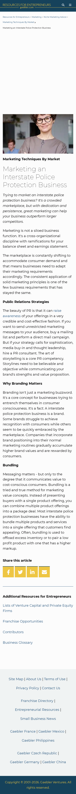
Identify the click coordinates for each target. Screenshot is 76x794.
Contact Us (51, 688)
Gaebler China (54, 762)
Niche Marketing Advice (55, 17)
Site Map (16, 679)
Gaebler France (23, 731)
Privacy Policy (27, 688)
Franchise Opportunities (23, 621)
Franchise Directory (37, 701)
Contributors (13, 632)
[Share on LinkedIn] (32, 571)
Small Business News (38, 719)
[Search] (63, 5)
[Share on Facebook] (8, 571)
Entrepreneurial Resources (37, 710)
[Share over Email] (44, 571)
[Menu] (70, 5)
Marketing (37, 17)
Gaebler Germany (24, 762)
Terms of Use (54, 679)
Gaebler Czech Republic (37, 753)
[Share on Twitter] (20, 571)
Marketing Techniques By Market (18, 22)
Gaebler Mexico (51, 731)
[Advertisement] (38, 72)
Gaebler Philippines (38, 740)
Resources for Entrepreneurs (16, 17)
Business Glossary (18, 643)
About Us (33, 679)
